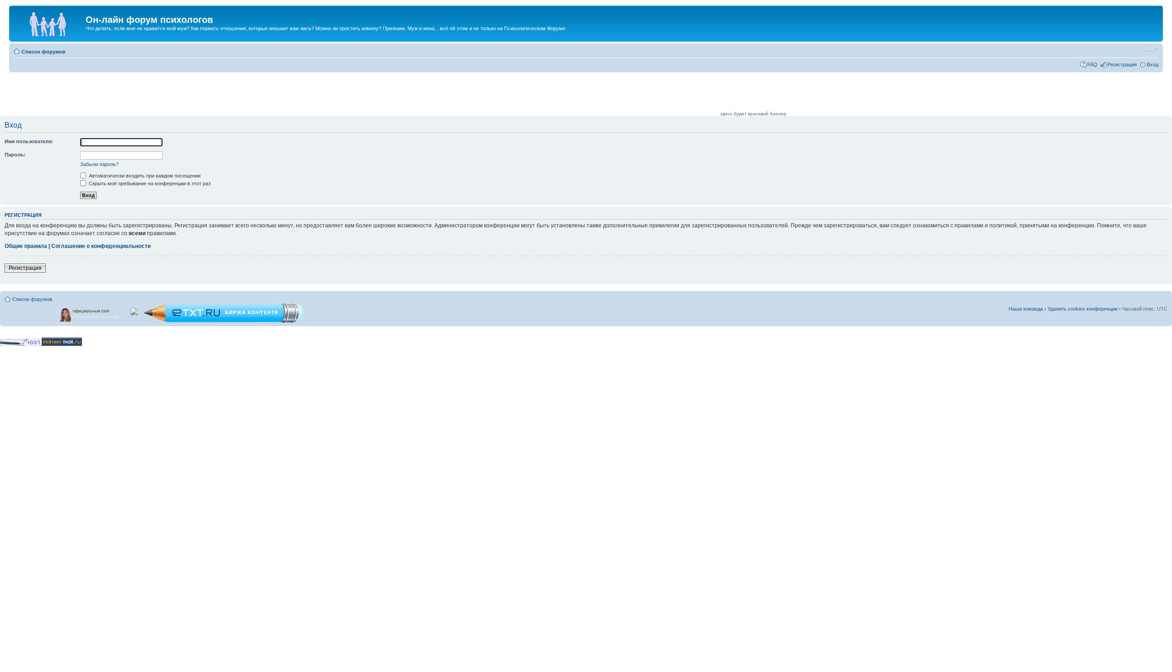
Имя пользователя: (29, 141)
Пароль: (15, 154)
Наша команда (1026, 309)
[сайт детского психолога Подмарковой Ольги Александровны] (90, 313)
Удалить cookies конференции (1082, 309)
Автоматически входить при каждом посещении (144, 175)
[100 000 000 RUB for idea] (135, 309)
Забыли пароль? (99, 164)
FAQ (1092, 64)
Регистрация (1122, 64)
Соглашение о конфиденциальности (101, 246)
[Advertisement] (552, 94)
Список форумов (43, 51)
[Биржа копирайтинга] (223, 321)
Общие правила (26, 246)
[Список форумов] (48, 22)
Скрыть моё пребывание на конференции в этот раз (149, 183)
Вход (1152, 64)
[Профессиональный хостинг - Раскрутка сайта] (20, 344)
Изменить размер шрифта (1151, 50)
